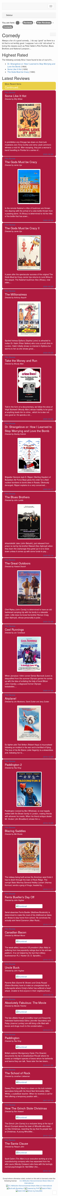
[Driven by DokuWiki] (34, 1190)
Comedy (7, 26)
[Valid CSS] (21, 1190)
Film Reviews (44, 22)
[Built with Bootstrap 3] (16, 1188)
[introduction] (17, 23)
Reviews (27, 22)
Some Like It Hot (14, 69)
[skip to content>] (54, 1193)
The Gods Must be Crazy (18, 72)
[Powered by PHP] (32, 1188)
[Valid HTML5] (45, 1188)
